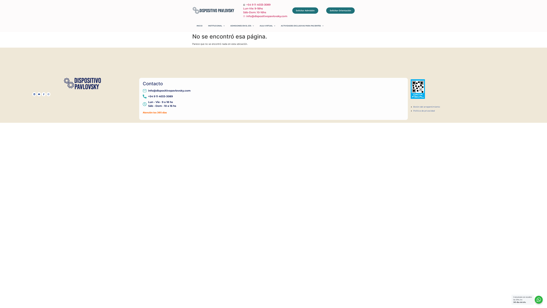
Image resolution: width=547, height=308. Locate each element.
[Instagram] (48, 94)
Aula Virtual (266, 26)
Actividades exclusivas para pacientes (301, 26)
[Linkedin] (34, 94)
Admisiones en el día (240, 26)
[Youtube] (39, 94)
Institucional (215, 26)
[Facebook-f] (44, 94)
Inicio (199, 26)
